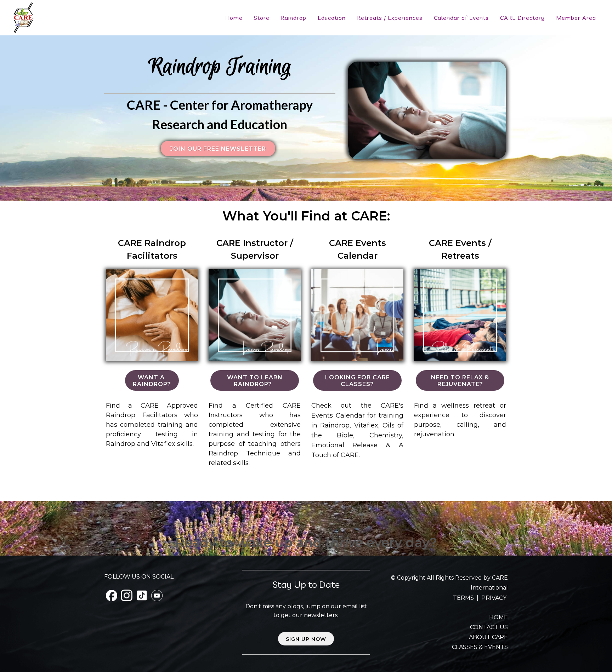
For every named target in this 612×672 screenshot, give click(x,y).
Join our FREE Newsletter (218, 148)
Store (262, 17)
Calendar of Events (461, 17)
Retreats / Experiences (390, 17)
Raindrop (293, 17)
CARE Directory (522, 17)
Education (332, 17)
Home (234, 17)
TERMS (464, 598)
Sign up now (306, 639)
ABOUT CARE (488, 637)
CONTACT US (489, 627)
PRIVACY (493, 598)
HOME (498, 617)
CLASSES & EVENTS (480, 647)
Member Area (576, 17)
